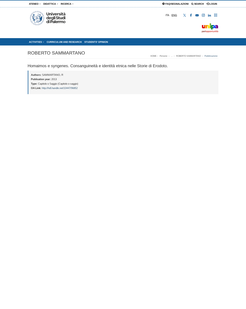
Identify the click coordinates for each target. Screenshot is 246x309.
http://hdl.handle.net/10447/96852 (60, 88)
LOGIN (213, 4)
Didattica (50, 4)
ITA (167, 15)
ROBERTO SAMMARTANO (56, 53)
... (172, 56)
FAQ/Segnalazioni (177, 4)
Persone (163, 56)
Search (198, 4)
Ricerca (66, 4)
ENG (174, 15)
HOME (153, 56)
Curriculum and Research (64, 42)
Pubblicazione (211, 56)
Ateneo (34, 4)
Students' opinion (96, 42)
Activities (36, 42)
